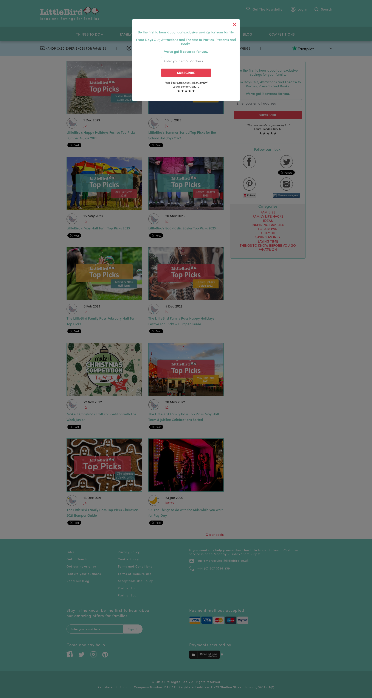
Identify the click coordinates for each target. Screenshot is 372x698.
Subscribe (186, 72)
